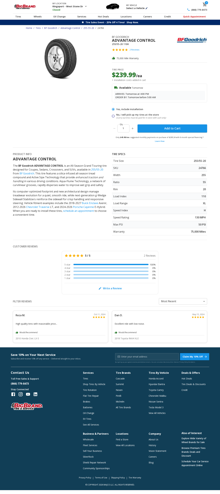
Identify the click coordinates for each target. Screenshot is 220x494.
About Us (153, 439)
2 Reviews (134, 49)
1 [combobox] (123, 128)
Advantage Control (70, 27)
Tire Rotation (90, 389)
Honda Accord (156, 378)
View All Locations (125, 445)
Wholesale (88, 439)
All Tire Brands (123, 407)
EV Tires (87, 418)
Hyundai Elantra (157, 384)
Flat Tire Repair (91, 395)
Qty (121, 124)
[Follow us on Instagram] (20, 394)
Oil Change (59, 16)
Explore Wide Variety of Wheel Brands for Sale (194, 440)
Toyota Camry (156, 389)
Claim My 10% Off (193, 356)
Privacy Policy (183, 362)
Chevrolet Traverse (37, 207)
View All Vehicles (157, 413)
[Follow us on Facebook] (13, 394)
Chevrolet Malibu (157, 395)
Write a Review (112, 288)
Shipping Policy (118, 477)
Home (29, 27)
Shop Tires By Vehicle (94, 384)
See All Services (91, 424)
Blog (151, 462)
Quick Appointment (194, 16)
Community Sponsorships (96, 468)
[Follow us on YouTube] (28, 394)
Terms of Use (101, 477)
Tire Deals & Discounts (194, 384)
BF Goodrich (50, 27)
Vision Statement (157, 450)
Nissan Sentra (156, 401)
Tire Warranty (135, 477)
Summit (120, 384)
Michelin (120, 401)
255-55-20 (88, 27)
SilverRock (88, 456)
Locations (126, 16)
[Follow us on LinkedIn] (35, 394)
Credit (167, 16)
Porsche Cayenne (83, 207)
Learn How (159, 141)
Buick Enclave (90, 203)
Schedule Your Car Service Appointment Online (195, 463)
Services (81, 16)
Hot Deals (103, 16)
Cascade (120, 378)
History (152, 445)
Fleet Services (90, 445)
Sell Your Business (92, 450)
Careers (147, 16)
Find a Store (122, 439)
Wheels (38, 16)
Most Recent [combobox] (168, 301)
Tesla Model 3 (156, 407)
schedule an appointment (78, 211)
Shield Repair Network (94, 462)
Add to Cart (172, 128)
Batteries (87, 407)
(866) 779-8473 (199, 9)
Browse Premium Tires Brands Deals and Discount (194, 451)
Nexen (119, 389)
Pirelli (118, 395)
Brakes (86, 401)
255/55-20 (97, 169)
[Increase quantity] (132, 128)
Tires (18, 16)
